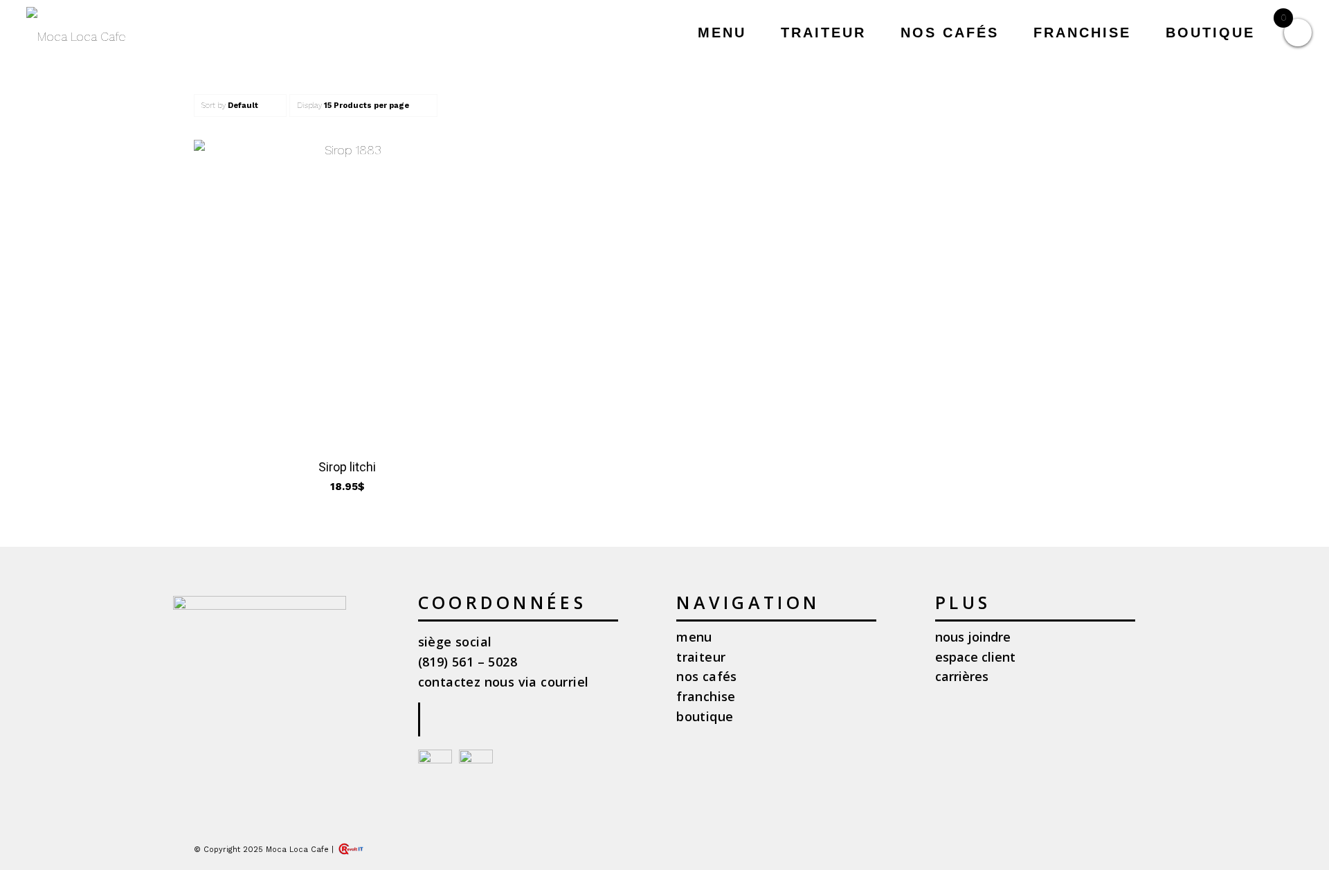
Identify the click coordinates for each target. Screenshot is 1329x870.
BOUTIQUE (704, 716)
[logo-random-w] (75, 36)
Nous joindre (973, 636)
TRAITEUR (700, 657)
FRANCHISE (706, 696)
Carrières (961, 676)
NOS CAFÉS (706, 676)
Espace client (975, 657)
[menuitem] (721, 32)
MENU (694, 636)
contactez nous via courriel (503, 681)
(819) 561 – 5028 (467, 661)
